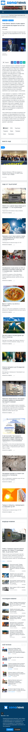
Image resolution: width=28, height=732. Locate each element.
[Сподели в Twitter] (15, 62)
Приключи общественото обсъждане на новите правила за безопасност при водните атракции (13, 400)
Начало (2, 15)
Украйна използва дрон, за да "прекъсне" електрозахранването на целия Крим (17, 610)
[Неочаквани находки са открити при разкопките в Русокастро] (14, 463)
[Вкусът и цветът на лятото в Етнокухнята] (14, 294)
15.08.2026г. (16, 668)
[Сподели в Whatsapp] (24, 62)
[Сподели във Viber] (18, 62)
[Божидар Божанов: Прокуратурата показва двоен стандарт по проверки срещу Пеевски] (5, 617)
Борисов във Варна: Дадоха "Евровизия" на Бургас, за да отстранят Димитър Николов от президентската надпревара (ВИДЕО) (16, 650)
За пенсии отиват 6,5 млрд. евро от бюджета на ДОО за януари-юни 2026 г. (17, 689)
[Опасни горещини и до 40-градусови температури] (14, 357)
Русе (9, 660)
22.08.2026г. (9, 561)
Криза (4, 134)
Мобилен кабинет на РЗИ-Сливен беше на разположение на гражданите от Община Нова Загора (16, 674)
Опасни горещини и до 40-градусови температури (13, 367)
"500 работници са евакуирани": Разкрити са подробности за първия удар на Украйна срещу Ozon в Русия (17, 624)
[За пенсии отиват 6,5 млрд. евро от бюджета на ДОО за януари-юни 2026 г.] (4, 690)
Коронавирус (11, 134)
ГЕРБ (11, 128)
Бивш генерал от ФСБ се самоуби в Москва (17, 588)
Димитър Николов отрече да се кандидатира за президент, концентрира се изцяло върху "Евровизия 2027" (15, 682)
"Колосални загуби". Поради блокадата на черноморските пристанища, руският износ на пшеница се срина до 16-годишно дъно (17, 567)
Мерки (11, 131)
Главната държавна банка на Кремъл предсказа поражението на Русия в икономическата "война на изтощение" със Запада (16, 665)
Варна (9, 653)
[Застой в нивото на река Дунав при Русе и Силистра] (14, 325)
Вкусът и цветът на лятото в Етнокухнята (10, 304)
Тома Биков (17, 128)
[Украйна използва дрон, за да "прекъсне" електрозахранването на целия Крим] (5, 611)
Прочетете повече (7, 212)
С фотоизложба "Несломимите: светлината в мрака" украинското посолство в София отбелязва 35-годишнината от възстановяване (12, 438)
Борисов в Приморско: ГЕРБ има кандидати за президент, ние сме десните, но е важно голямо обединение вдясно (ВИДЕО (12, 173)
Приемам (9, 729)
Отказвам (17, 729)
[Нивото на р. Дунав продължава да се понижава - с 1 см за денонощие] (14, 196)
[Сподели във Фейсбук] (12, 62)
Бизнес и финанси (11, 691)
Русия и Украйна (13, 584)
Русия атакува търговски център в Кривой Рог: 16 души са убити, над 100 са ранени (17, 582)
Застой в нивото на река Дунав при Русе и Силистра (13, 336)
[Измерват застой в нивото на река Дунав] (4, 659)
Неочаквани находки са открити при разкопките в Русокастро (13, 474)
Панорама (17, 131)
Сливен (9, 676)
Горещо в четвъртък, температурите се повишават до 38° (13, 505)
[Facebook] (2, 713)
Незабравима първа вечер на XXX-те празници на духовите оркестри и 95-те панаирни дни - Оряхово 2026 (13, 269)
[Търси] (24, 12)
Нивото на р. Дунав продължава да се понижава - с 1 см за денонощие (14, 206)
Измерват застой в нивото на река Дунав (15, 658)
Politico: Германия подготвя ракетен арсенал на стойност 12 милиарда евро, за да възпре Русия (13, 550)
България (6, 15)
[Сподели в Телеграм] (21, 62)
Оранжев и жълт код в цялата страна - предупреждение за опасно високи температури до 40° (13, 237)
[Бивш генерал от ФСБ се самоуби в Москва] (5, 589)
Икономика (12, 571)
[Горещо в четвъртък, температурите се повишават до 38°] (14, 495)
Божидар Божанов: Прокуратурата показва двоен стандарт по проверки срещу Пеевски (17, 617)
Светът (3, 561)
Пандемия (5, 131)
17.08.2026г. (14, 653)
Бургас (3, 147)
